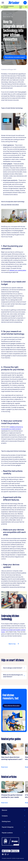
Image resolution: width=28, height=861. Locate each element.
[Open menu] (2, 2)
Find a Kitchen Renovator (12, 706)
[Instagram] (5, 854)
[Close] (26, 7)
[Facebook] (3, 854)
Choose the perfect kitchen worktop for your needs (11, 796)
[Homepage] (13, 2)
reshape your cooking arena (17, 270)
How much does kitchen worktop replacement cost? (11, 758)
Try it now (20, 6)
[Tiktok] (8, 854)
